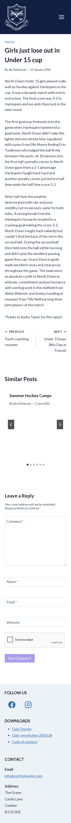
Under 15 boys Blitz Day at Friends (55, 341)
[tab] (28, 465)
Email (12, 602)
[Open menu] (61, 17)
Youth (9, 42)
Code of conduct (24, 742)
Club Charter (22, 729)
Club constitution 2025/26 (32, 735)
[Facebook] (12, 705)
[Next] (60, 424)
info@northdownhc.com (23, 776)
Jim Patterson (17, 69)
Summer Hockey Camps (30, 395)
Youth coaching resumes (17, 338)
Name (12, 582)
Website (13, 622)
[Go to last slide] (11, 424)
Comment (15, 521)
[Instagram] (28, 705)
